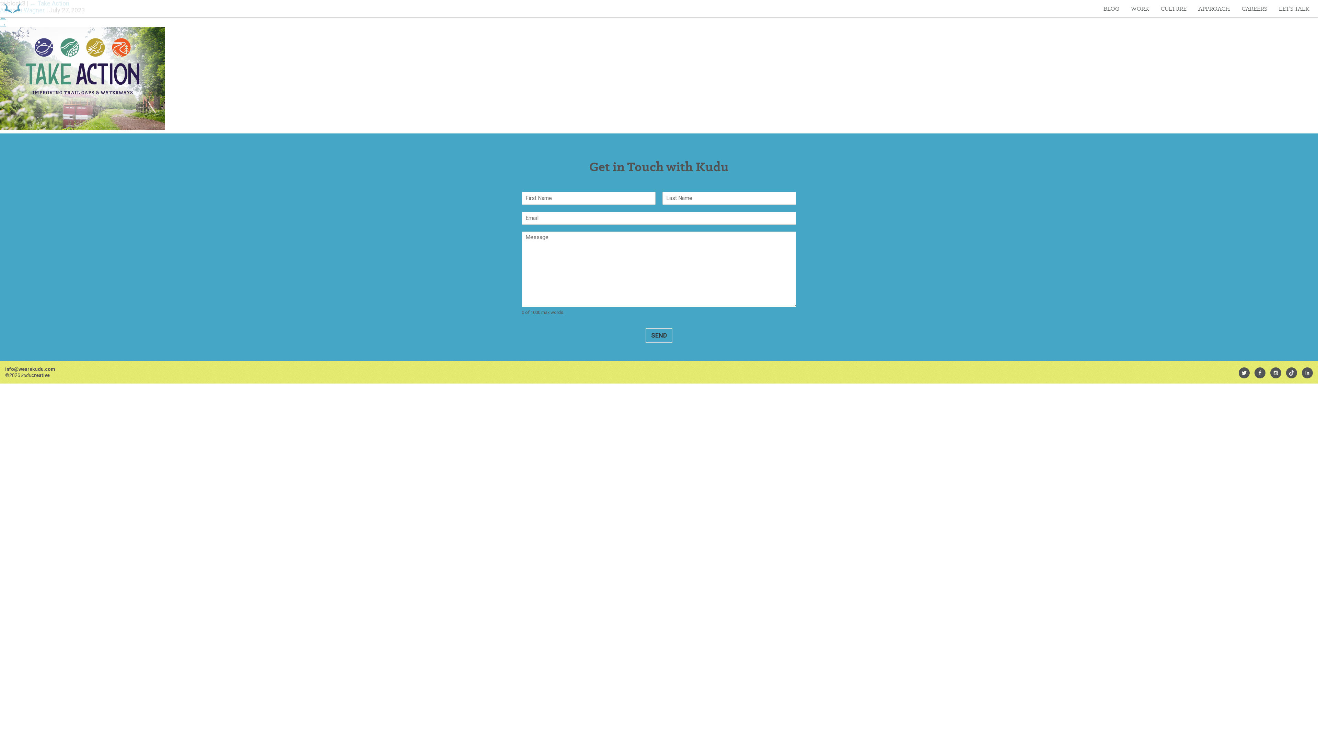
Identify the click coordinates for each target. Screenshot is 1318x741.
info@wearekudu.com (30, 369)
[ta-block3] (82, 127)
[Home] (12, 8)
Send (659, 335)
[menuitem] (1244, 372)
